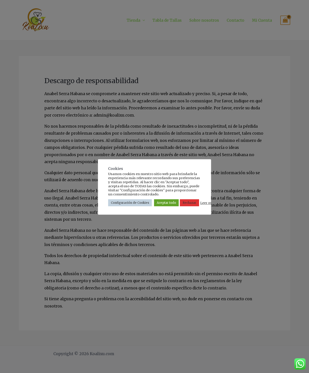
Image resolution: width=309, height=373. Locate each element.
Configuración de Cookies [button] (130, 203)
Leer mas (207, 203)
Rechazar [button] (189, 203)
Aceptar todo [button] (166, 203)
